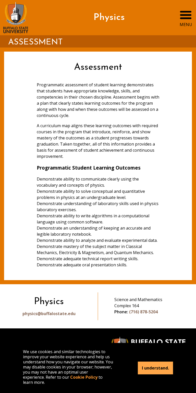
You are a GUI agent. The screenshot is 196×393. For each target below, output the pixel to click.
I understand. (155, 368)
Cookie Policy (83, 377)
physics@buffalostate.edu (49, 313)
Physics (109, 17)
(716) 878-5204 (143, 312)
